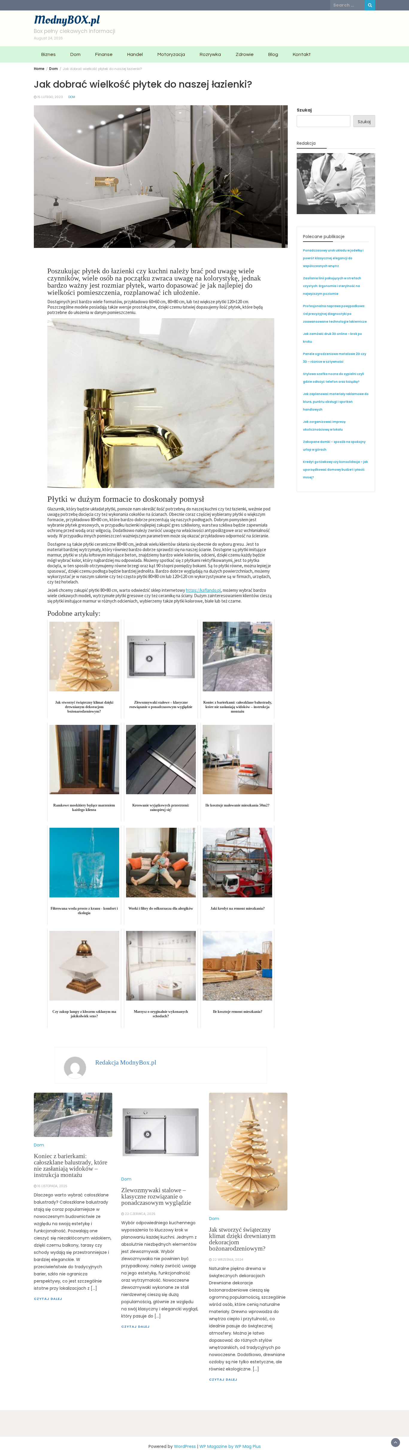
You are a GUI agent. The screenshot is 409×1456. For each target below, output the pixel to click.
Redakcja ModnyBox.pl (125, 1062)
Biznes (48, 54)
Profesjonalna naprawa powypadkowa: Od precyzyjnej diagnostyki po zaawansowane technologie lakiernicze (335, 314)
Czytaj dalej (48, 1298)
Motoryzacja (171, 54)
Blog (273, 54)
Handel (135, 54)
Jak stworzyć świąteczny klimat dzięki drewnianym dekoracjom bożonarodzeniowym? (242, 1239)
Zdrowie (245, 54)
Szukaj (304, 110)
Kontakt (302, 54)
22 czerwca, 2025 (140, 1214)
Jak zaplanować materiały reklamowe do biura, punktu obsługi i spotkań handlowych (336, 402)
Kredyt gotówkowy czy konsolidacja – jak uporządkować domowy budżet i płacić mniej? (335, 470)
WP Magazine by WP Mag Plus (230, 1446)
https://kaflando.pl (203, 590)
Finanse (104, 54)
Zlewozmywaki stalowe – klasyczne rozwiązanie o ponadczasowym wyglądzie (156, 1196)
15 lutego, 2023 (50, 97)
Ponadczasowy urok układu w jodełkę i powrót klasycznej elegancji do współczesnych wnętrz (333, 258)
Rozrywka (210, 54)
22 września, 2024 (228, 1259)
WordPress (185, 1446)
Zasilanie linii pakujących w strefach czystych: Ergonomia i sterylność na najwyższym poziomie (332, 286)
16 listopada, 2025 (52, 1186)
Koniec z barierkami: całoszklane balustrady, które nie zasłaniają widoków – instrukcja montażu (70, 1165)
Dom (75, 54)
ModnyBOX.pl (66, 20)
